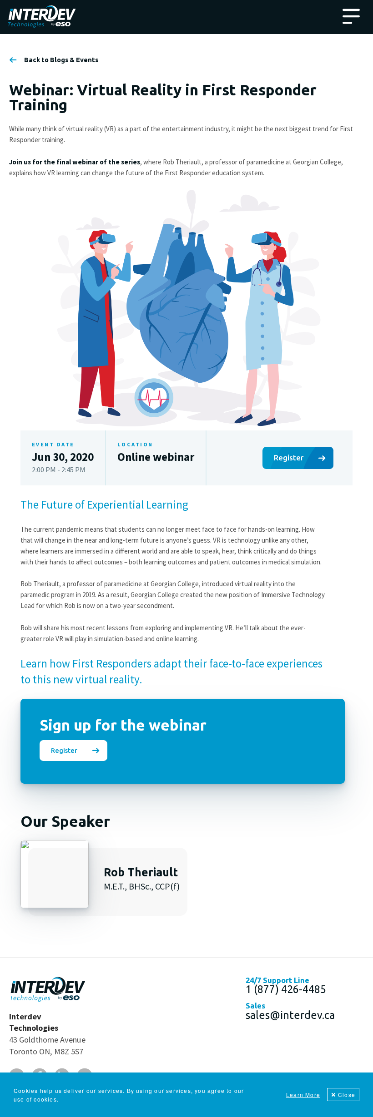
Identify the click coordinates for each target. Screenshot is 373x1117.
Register (288, 457)
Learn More (303, 1094)
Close (346, 1094)
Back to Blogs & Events (61, 60)
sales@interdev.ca (290, 1015)
